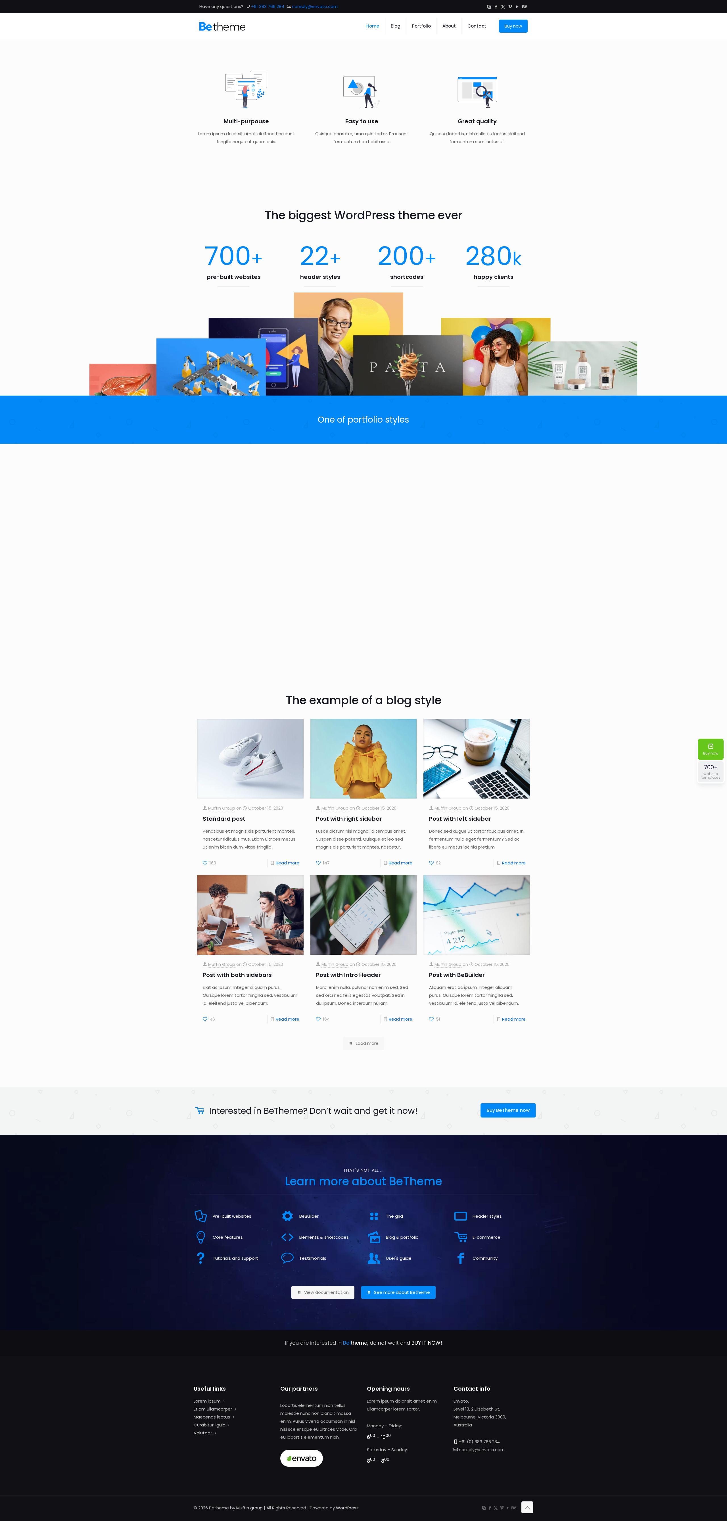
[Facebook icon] (496, 7)
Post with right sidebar (349, 819)
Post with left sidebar (460, 819)
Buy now (513, 26)
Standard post (224, 819)
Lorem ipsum (207, 1401)
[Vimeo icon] (510, 7)
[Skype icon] (489, 7)
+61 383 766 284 (267, 6)
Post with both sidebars (237, 975)
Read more (287, 863)
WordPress (347, 1508)
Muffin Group (221, 808)
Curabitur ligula (209, 1425)
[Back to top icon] (527, 1507)
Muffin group (249, 1508)
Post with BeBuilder (457, 975)
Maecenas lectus (212, 1417)
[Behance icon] (524, 7)
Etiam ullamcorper (213, 1409)
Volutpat (203, 1433)
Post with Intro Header (348, 975)
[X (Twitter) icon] (503, 7)
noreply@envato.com (315, 6)
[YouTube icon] (517, 7)
